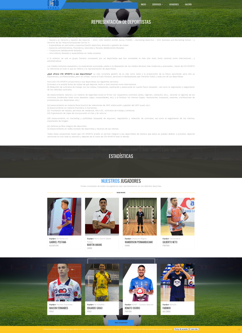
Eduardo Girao (94, 308)
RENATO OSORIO (132, 308)
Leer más (194, 329)
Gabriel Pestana (57, 242)
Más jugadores (121, 323)
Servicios (156, 4)
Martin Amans (94, 245)
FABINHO (167, 308)
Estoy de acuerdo (181, 329)
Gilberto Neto (170, 242)
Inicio (143, 4)
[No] (239, 329)
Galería (188, 4)
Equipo (52, 239)
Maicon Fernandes (58, 308)
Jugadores (174, 4)
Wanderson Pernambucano (139, 242)
